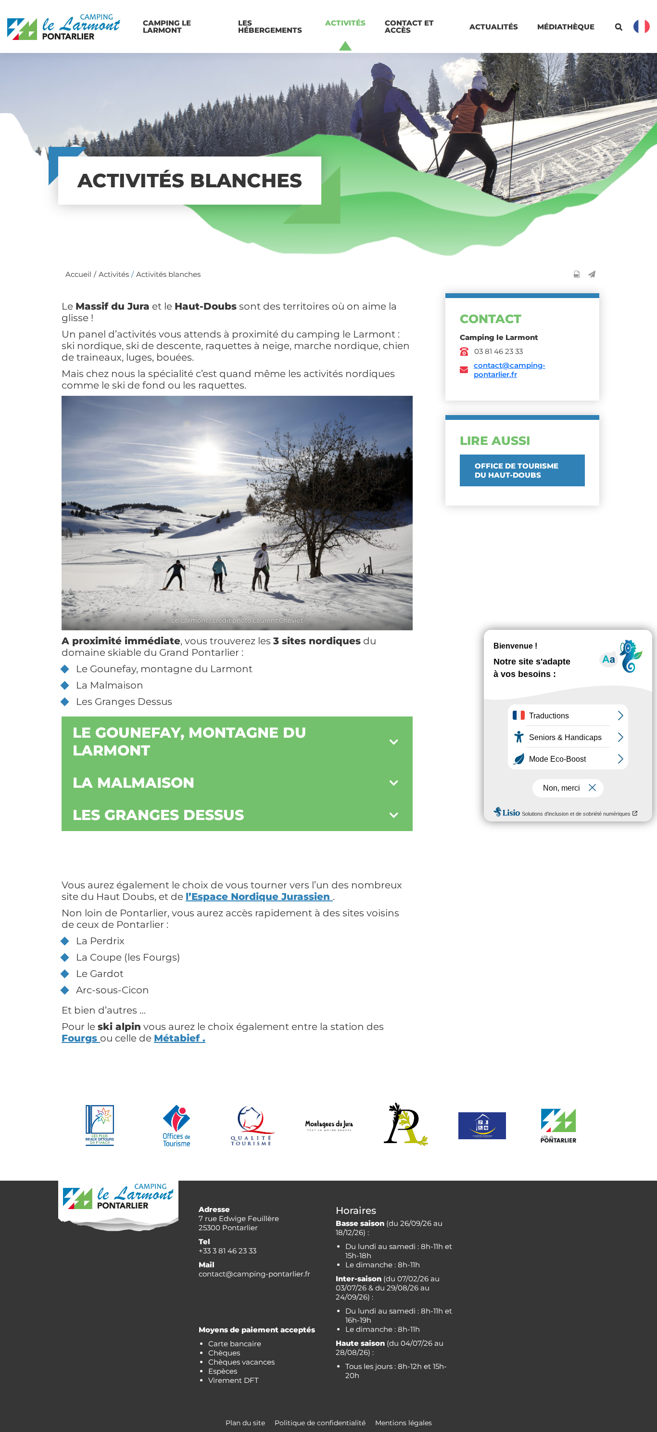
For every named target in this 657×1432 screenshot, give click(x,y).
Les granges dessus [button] (158, 815)
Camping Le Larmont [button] (168, 26)
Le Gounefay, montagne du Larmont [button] (189, 741)
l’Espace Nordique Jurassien (259, 896)
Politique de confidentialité (320, 1423)
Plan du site (245, 1423)
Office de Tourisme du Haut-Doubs (516, 470)
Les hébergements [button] (270, 26)
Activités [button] (345, 22)
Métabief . (179, 1038)
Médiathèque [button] (565, 26)
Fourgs (81, 1038)
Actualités (493, 26)
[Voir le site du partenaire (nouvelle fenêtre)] (100, 1125)
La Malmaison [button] (133, 783)
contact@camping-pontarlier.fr (509, 370)
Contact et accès (410, 26)
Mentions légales (403, 1423)
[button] (591, 274)
